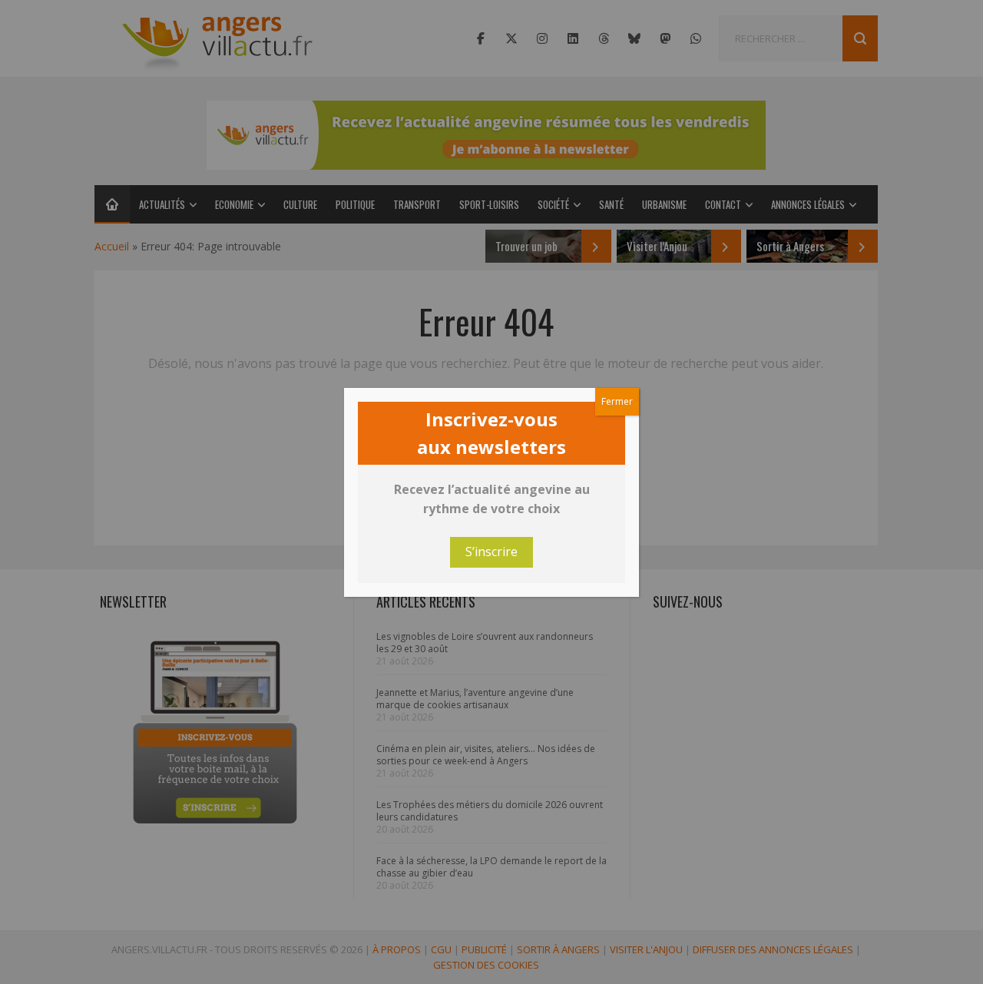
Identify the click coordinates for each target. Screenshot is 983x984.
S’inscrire (491, 551)
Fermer (617, 401)
